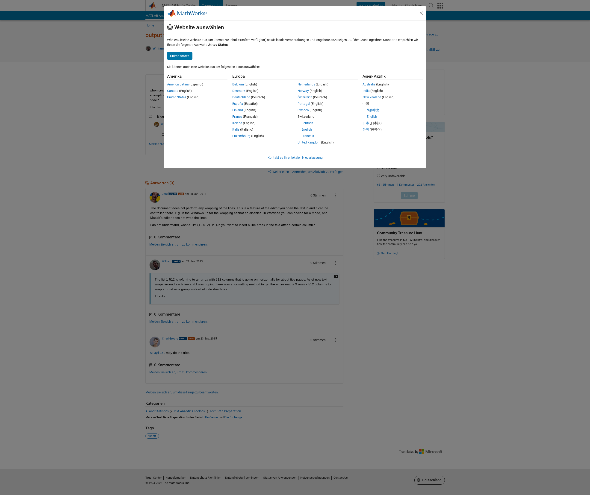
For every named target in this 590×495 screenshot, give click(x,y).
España (237, 103)
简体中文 (373, 110)
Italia (235, 129)
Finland (237, 110)
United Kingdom (309, 142)
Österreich (305, 97)
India (366, 91)
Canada (172, 91)
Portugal (304, 103)
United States (176, 97)
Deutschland (241, 97)
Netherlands (306, 84)
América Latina (178, 84)
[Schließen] (421, 13)
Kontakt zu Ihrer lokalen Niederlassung (295, 157)
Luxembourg (241, 136)
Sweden (303, 110)
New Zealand (372, 97)
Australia (369, 84)
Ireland (237, 123)
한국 (366, 129)
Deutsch (307, 123)
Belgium (238, 84)
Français (307, 136)
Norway (303, 91)
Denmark (238, 91)
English (306, 129)
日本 (366, 123)
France (237, 116)
